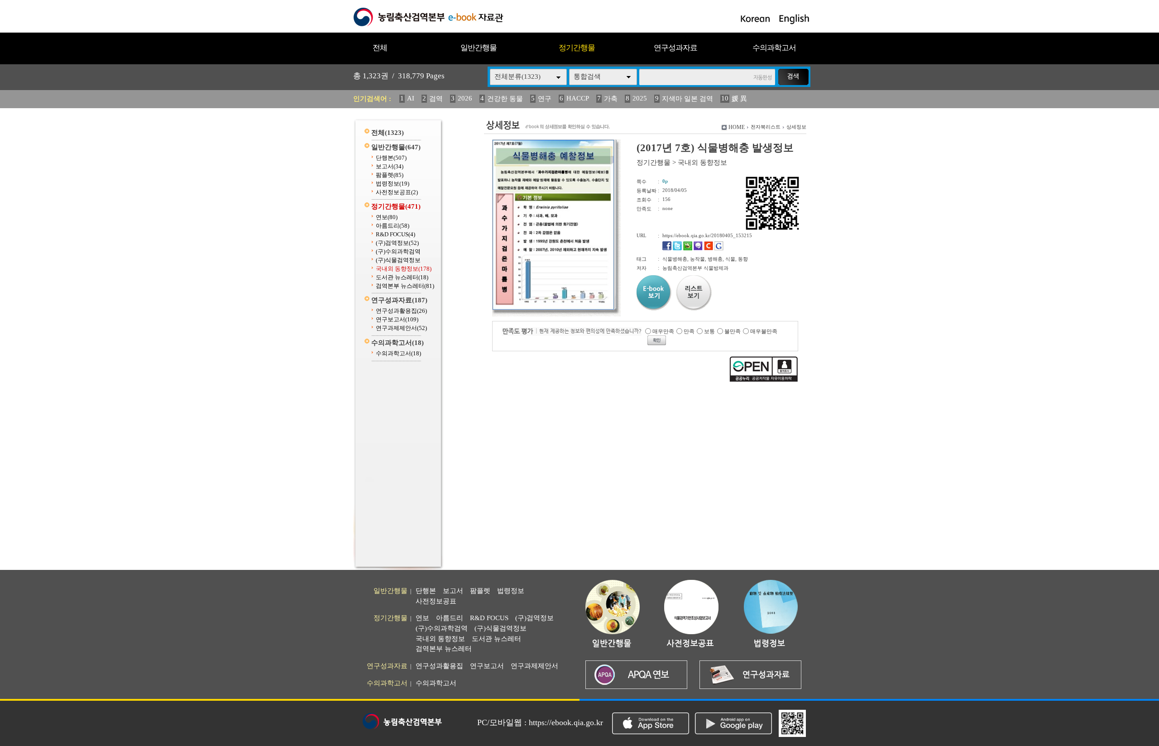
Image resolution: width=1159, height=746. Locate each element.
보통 (709, 331)
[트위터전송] (677, 248)
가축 (611, 98)
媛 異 (739, 98)
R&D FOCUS (395, 234)
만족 (689, 331)
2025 (639, 98)
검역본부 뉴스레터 (405, 285)
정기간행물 (577, 47)
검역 (436, 98)
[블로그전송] (687, 248)
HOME (736, 127)
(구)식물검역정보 (398, 260)
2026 (465, 98)
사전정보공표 (397, 192)
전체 (380, 47)
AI (410, 98)
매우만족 (663, 331)
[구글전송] (718, 248)
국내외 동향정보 (403, 268)
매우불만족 (763, 331)
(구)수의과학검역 (398, 251)
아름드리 (392, 225)
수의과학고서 (774, 47)
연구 (544, 98)
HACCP (577, 98)
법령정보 (392, 183)
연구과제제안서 (401, 328)
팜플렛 (389, 175)
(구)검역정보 (397, 242)
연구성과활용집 (401, 310)
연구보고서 (397, 319)
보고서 (389, 166)
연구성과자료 (675, 47)
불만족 (732, 331)
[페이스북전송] (666, 248)
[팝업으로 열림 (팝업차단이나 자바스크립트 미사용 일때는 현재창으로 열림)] (553, 308)
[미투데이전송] (698, 248)
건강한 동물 (505, 98)
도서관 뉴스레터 (402, 277)
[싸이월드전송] (708, 248)
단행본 (391, 157)
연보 (387, 217)
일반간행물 (478, 47)
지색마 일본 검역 (687, 98)
